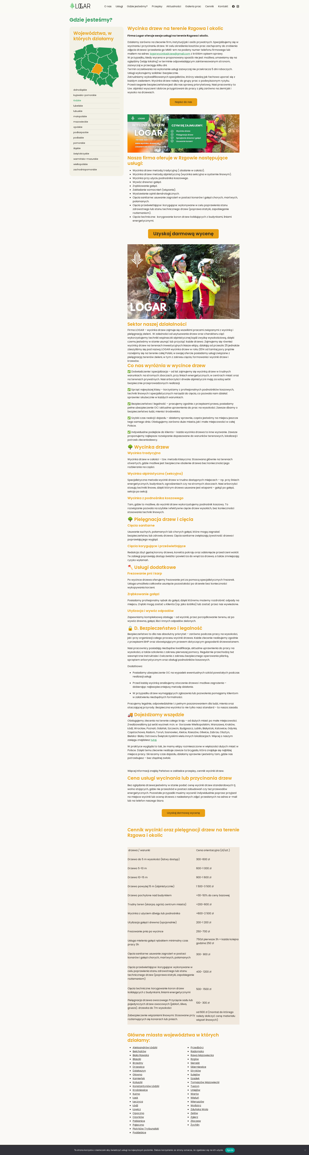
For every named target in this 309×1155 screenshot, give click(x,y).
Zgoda (230, 1150)
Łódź (135, 1105)
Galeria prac (193, 6)
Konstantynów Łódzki (146, 1086)
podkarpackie (81, 132)
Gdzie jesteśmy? (137, 6)
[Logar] (80, 6)
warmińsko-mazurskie (85, 159)
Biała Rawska (141, 1055)
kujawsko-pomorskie (84, 95)
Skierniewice (198, 1067)
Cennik (209, 6)
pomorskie (79, 143)
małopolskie (80, 116)
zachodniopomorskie (85, 169)
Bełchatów (139, 1051)
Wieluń (195, 1098)
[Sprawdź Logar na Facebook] (233, 6)
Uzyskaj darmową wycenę (183, 234)
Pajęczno (138, 1125)
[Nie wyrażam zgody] (305, 1150)
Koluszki (137, 1082)
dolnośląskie (80, 89)
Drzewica (138, 1067)
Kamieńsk (139, 1078)
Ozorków (138, 1117)
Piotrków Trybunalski (146, 1129)
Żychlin (195, 1125)
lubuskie (77, 111)
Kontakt (223, 6)
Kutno (136, 1094)
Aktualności (173, 6)
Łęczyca (138, 1101)
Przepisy (157, 6)
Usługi (119, 6)
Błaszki (137, 1059)
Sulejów (195, 1074)
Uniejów (195, 1090)
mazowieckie (80, 121)
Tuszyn (195, 1086)
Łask (135, 1098)
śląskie (77, 148)
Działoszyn (139, 1071)
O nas (108, 6)
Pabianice (139, 1121)
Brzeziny (138, 1063)
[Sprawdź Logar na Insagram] (237, 6)
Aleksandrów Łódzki (145, 1047)
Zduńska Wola (199, 1109)
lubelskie (78, 105)
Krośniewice (140, 1090)
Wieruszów (197, 1101)
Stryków (196, 1071)
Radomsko (197, 1051)
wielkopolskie (80, 164)
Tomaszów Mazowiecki (205, 1082)
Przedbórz (197, 1047)
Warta (195, 1094)
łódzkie (77, 100)
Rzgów (195, 1059)
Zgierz (194, 1117)
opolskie (77, 127)
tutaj (153, 740)
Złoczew (196, 1121)
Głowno (137, 1074)
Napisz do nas (183, 102)
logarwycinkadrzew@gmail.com (170, 54)
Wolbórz (196, 1105)
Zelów (194, 1113)
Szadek (195, 1078)
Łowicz (137, 1109)
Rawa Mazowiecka (202, 1055)
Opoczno (138, 1113)
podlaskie (78, 137)
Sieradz (195, 1063)
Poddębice (139, 1132)
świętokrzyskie (81, 153)
